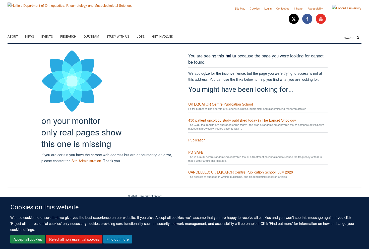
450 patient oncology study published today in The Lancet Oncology (242, 120)
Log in (268, 8)
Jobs (141, 36)
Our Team (91, 36)
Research (68, 36)
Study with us (117, 36)
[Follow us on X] (294, 19)
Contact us (282, 8)
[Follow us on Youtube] (321, 19)
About (13, 36)
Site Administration (86, 160)
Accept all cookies (28, 239)
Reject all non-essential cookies (74, 239)
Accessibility (315, 8)
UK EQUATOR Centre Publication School (220, 104)
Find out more (117, 239)
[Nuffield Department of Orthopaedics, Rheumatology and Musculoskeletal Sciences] (70, 3)
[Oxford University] (343, 8)
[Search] (358, 37)
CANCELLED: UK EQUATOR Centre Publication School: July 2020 (240, 172)
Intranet (298, 8)
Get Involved (162, 36)
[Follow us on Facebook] (307, 19)
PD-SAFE (195, 152)
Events (47, 36)
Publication (197, 139)
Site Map (240, 8)
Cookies (255, 8)
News (29, 36)
